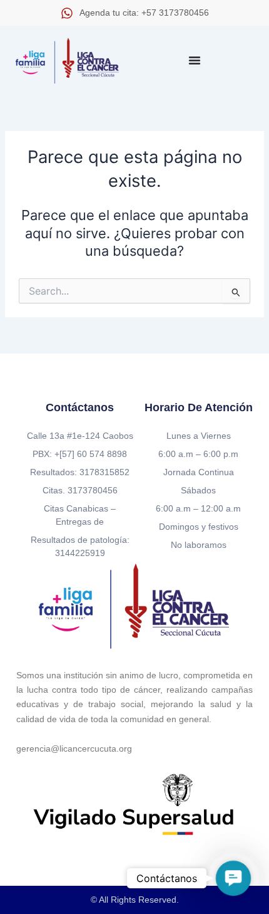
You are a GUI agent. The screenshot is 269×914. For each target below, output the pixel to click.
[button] (233, 877)
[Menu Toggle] (194, 60)
